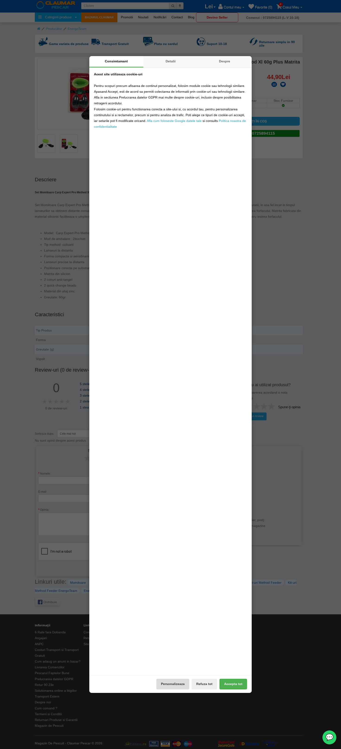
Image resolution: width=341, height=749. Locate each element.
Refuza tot (204, 684)
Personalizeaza (173, 684)
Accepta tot (233, 684)
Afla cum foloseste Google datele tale (174, 121)
